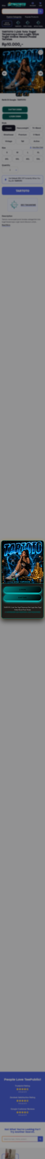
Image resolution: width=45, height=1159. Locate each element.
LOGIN (22, 590)
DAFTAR (22, 598)
